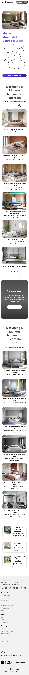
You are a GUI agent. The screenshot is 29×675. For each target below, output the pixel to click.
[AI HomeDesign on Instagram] (2, 588)
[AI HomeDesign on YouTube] (17, 588)
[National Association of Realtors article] (7, 662)
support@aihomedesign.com (12, 655)
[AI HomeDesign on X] (10, 588)
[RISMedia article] (20, 662)
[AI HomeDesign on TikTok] (21, 588)
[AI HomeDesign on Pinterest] (25, 588)
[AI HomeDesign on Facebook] (6, 588)
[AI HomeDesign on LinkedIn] (13, 588)
